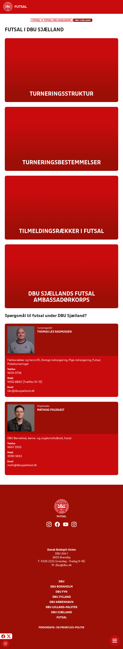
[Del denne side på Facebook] (3, 636)
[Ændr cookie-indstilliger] (5, 643)
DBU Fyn (61, 592)
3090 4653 (14, 456)
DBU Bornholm (61, 586)
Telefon (11, 369)
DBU (61, 581)
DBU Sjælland (61, 612)
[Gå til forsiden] (13, 6)
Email (10, 387)
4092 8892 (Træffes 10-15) (24, 382)
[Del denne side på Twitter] (9, 636)
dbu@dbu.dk (63, 565)
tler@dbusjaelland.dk (20, 391)
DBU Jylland (61, 597)
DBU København (61, 602)
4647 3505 (14, 447)
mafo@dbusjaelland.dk (22, 465)
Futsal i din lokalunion (57, 20)
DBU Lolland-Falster (61, 607)
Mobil (10, 378)
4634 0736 (14, 373)
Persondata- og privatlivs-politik (61, 628)
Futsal (36, 20)
